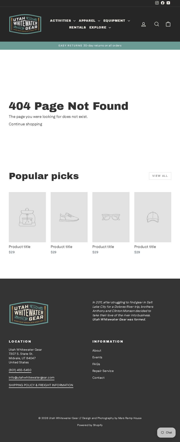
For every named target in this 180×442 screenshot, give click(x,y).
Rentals (77, 27)
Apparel (88, 20)
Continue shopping (25, 124)
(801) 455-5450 (20, 370)
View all (160, 176)
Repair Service (103, 371)
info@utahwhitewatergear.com (31, 377)
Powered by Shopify (90, 425)
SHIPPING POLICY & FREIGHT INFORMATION (41, 385)
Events (97, 357)
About (96, 350)
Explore (98, 27)
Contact (98, 378)
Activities (61, 20)
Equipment (115, 20)
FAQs (96, 364)
